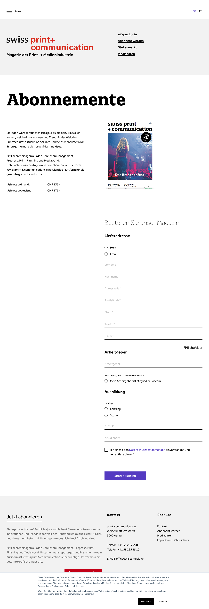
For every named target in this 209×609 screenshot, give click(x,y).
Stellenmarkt (127, 47)
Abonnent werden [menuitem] (168, 531)
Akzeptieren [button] (146, 601)
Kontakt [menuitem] (162, 526)
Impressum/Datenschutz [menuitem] (173, 540)
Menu (18, 11)
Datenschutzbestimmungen (147, 450)
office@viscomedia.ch (130, 558)
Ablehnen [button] (163, 601)
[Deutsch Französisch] (197, 11)
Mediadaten (126, 54)
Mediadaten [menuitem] (164, 535)
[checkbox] (153, 250)
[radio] (153, 247)
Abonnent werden (131, 41)
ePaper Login (127, 34)
